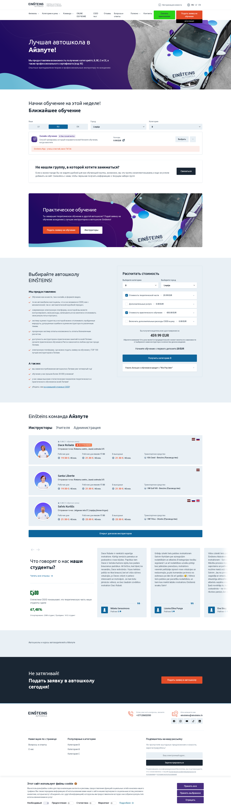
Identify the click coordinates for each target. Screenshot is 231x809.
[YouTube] (187, 721)
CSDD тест (95, 14)
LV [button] (39, 127)
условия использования (167, 774)
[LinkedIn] (200, 721)
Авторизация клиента (172, 5)
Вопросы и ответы (118, 14)
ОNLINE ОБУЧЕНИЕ (81, 14)
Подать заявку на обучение (189, 15)
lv (196, 5)
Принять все (190, 786)
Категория (153, 121)
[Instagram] (180, 721)
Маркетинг (103, 803)
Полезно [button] (134, 13)
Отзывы (107, 13)
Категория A (74, 749)
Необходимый (34, 803)
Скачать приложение (164, 14)
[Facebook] (174, 721)
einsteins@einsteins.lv (192, 715)
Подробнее (125, 803)
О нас (31, 749)
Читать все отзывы (40, 576)
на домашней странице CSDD (57, 387)
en (200, 5)
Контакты (148, 13)
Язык (31, 121)
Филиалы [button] (33, 13)
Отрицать (190, 800)
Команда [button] (67, 13)
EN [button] (78, 127)
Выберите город (168, 280)
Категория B (74, 744)
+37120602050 (143, 715)
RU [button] (58, 127)
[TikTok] (193, 721)
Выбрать (182, 139)
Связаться (186, 171)
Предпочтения (59, 803)
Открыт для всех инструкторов (115, 533)
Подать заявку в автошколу (181, 680)
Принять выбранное (190, 793)
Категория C (74, 754)
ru (192, 5)
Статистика (82, 803)
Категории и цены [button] (50, 13)
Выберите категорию (132, 280)
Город (93, 121)
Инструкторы (91, 230)
